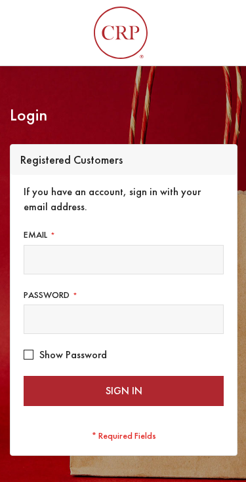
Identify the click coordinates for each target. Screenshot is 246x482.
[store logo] (121, 33)
